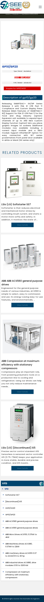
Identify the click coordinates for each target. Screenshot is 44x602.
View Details (22, 225)
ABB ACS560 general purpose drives (21, 527)
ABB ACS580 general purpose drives (21, 521)
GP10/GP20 (10, 67)
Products (15, 14)
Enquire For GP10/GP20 (16, 88)
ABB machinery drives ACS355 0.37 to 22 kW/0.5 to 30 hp (21, 554)
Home (8, 14)
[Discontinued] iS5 (13, 501)
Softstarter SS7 (12, 495)
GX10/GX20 (10, 508)
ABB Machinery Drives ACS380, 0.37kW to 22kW (18, 545)
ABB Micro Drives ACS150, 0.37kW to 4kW (21, 535)
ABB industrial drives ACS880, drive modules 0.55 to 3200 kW (20, 564)
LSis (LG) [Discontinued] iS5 (18, 447)
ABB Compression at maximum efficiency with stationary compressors (20, 364)
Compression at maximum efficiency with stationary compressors (17, 575)
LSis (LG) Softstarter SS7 (16, 204)
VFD (6, 489)
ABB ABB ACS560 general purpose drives (21, 282)
